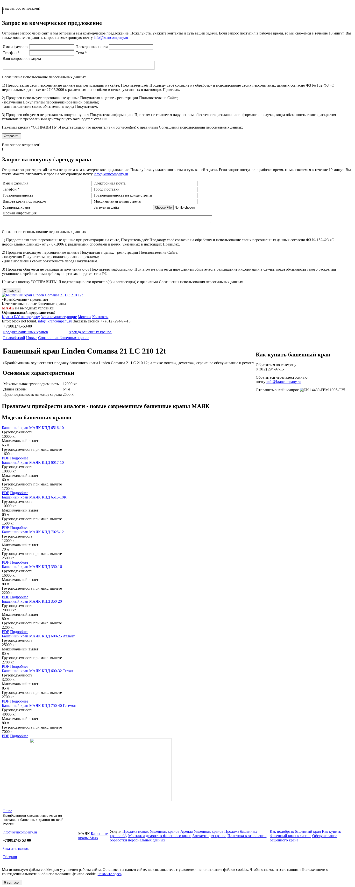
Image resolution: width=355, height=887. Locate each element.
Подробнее (19, 458)
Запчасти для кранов (209, 836)
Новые (31, 338)
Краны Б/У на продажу (21, 317)
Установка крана (16, 207)
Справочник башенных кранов (63, 338)
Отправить (11, 136)
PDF (5, 458)
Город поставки (107, 189)
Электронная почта (92, 47)
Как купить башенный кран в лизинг (305, 833)
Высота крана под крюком (24, 201)
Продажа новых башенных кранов (150, 831)
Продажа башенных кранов (25, 332)
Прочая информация (19, 213)
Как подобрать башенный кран (295, 831)
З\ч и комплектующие (59, 317)
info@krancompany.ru (111, 37)
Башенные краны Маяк (93, 836)
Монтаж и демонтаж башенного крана (160, 836)
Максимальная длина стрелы (117, 201)
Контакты (100, 317)
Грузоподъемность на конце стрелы (123, 195)
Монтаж (84, 317)
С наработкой (14, 338)
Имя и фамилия (15, 47)
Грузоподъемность (18, 195)
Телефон (11, 53)
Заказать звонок (16, 848)
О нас (7, 811)
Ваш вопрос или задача (22, 58)
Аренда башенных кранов (90, 332)
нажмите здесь (109, 874)
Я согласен (12, 882)
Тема (81, 53)
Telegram (10, 857)
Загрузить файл (106, 207)
